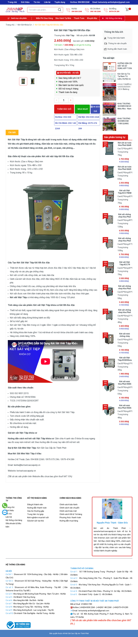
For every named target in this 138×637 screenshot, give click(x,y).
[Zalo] (4, 512)
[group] (28, 52)
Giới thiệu (25, 2)
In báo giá (96, 109)
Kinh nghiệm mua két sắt (38, 517)
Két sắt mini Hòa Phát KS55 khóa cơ (124, 383)
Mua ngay (83, 109)
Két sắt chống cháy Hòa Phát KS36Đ (124, 312)
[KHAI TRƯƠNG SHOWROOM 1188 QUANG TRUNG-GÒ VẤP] (109, 124)
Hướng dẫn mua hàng (69, 521)
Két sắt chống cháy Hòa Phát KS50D (124, 288)
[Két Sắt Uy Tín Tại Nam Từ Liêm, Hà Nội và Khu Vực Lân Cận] (109, 77)
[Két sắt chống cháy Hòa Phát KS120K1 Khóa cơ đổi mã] (109, 220)
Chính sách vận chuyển (69, 508)
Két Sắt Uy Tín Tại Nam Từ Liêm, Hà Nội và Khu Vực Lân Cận (125, 76)
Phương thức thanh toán (70, 517)
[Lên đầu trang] (129, 622)
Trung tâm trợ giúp (35, 514)
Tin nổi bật (108, 58)
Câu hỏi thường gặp (35, 511)
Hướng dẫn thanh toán (37, 508)
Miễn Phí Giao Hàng (44, 18)
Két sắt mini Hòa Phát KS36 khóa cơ (124, 407)
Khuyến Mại (92, 18)
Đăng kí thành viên (35, 504)
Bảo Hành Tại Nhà (63, 18)
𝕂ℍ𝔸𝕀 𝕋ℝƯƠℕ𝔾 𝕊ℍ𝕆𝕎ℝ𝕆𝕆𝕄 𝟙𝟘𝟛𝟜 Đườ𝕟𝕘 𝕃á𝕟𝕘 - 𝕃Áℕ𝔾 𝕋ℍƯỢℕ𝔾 (125, 86)
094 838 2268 (77, 11)
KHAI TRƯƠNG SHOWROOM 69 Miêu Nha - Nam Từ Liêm (124, 106)
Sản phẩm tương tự (114, 137)
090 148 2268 (95, 11)
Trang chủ (12, 2)
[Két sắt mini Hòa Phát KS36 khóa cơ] (109, 411)
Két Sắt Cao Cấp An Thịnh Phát (77, 633)
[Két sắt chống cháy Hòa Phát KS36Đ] (109, 315)
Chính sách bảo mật (68, 511)
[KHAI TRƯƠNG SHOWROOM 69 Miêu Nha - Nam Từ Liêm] (109, 109)
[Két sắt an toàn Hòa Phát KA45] (109, 148)
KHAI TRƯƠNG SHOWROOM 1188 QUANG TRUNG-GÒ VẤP (124, 121)
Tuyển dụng (59, 2)
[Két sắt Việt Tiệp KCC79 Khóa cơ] (109, 267)
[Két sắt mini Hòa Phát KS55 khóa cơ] (109, 387)
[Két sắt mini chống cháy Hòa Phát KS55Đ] (109, 339)
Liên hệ (47, 2)
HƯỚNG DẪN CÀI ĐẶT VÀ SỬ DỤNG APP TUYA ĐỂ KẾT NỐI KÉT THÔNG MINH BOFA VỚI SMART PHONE (125, 65)
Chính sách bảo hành (68, 504)
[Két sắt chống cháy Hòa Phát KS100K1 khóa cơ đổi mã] (109, 244)
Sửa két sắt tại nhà (35, 521)
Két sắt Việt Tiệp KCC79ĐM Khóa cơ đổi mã (125, 192)
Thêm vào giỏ (64, 109)
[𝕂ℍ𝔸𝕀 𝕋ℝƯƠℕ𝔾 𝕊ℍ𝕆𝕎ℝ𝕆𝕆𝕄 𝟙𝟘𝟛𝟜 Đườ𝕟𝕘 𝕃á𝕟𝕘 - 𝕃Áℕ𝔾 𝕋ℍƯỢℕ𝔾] (109, 92)
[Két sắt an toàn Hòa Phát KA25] (109, 172)
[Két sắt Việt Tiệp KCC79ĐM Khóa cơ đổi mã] (109, 196)
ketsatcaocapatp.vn (26, 470)
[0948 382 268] (5, 505)
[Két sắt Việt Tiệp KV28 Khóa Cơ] (109, 363)
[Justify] (60, 10)
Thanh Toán (79, 18)
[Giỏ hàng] (127, 10)
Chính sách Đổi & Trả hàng (71, 514)
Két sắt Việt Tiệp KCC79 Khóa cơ (124, 264)
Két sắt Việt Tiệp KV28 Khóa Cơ (125, 360)
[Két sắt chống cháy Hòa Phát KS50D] (109, 291)
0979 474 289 (114, 11)
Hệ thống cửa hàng (114, 18)
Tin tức (37, 2)
